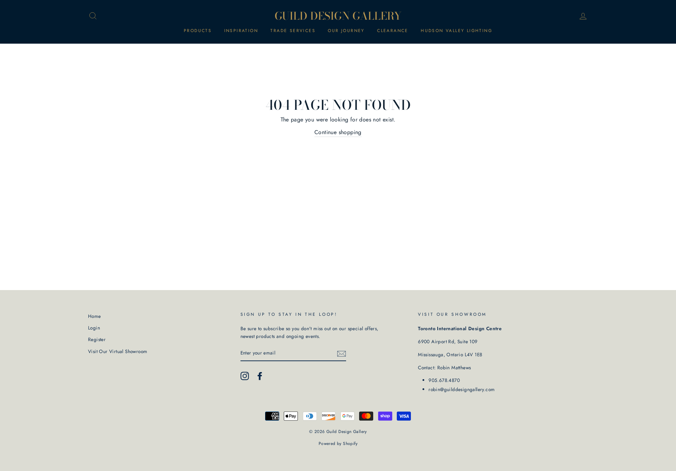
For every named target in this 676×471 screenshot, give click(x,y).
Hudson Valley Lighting (456, 30)
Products (198, 30)
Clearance (392, 30)
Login (94, 327)
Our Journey (346, 30)
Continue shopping (338, 132)
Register (97, 339)
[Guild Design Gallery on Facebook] (260, 376)
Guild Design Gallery (338, 16)
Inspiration (241, 30)
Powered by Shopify (338, 443)
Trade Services (292, 30)
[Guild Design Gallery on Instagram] (244, 376)
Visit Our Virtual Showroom (117, 351)
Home (94, 316)
